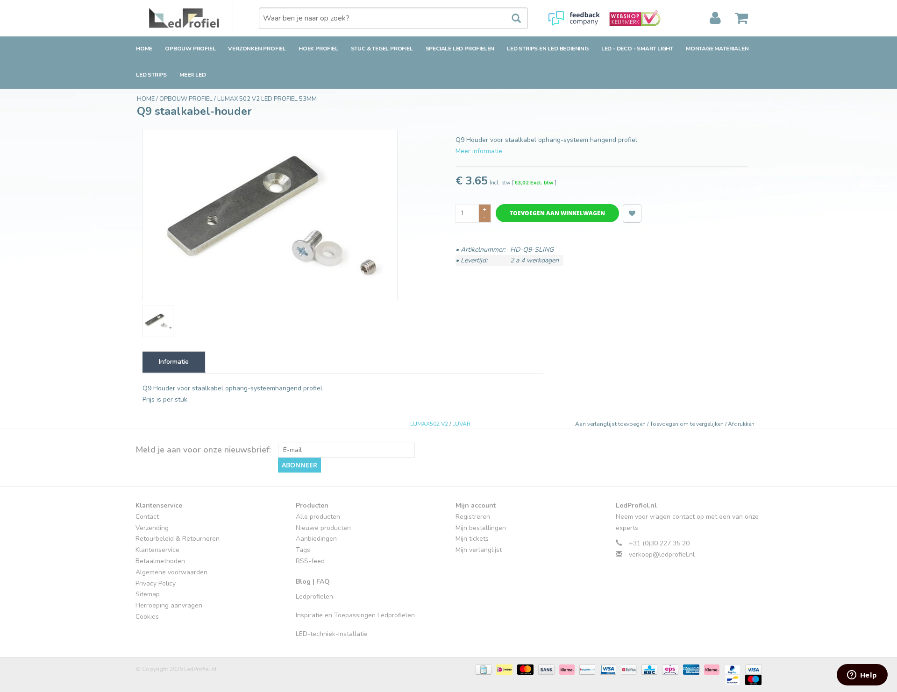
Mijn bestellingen (481, 527)
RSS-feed (310, 561)
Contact (147, 516)
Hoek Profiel (318, 48)
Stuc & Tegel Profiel (382, 48)
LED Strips (151, 74)
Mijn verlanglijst (479, 549)
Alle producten (318, 516)
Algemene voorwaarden (171, 572)
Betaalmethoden (160, 561)
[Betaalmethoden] (482, 669)
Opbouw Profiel (190, 48)
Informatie (174, 361)
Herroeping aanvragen (168, 605)
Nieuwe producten (323, 527)
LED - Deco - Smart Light (637, 48)
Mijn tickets (472, 538)
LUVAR (461, 424)
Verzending (152, 527)
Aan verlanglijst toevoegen (611, 424)
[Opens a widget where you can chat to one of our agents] (862, 675)
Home (144, 48)
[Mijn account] (715, 18)
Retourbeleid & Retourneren (177, 538)
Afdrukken (741, 424)
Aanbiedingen (316, 538)
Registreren (473, 516)
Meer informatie (479, 151)
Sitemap (147, 594)
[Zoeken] (511, 18)
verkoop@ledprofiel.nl (662, 554)
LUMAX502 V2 (429, 424)
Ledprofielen (314, 596)
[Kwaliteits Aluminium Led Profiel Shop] (191, 18)
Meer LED (192, 74)
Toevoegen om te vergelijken (687, 424)
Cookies (147, 616)
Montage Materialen (717, 48)
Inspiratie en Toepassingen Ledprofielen (355, 615)
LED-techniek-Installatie (332, 633)
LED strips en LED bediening (548, 48)
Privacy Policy (155, 583)
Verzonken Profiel (257, 48)
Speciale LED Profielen (460, 48)
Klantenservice (157, 549)
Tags (303, 549)
